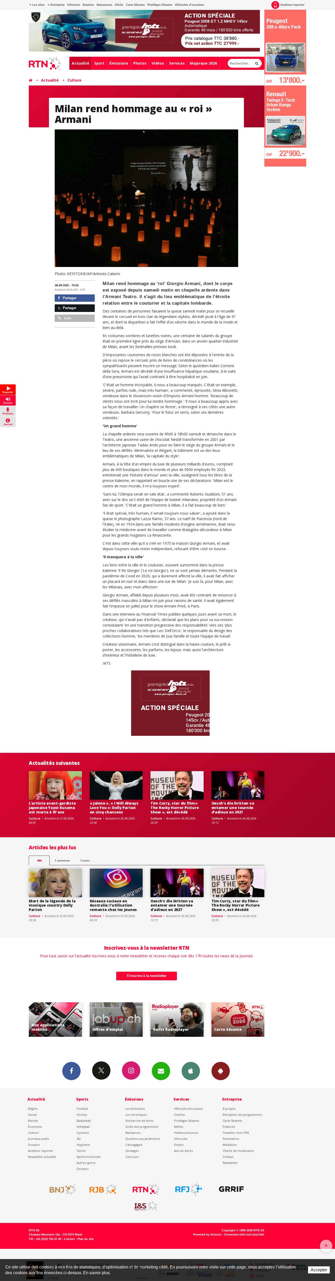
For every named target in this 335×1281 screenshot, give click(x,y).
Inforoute (73, 4)
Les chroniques (136, 1114)
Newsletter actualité (42, 1156)
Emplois (88, 4)
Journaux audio (38, 1138)
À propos (229, 1108)
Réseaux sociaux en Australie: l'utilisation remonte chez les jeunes (113, 905)
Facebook (71, 1071)
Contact (228, 1156)
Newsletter (230, 1162)
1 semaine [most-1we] (62, 860)
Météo (178, 1126)
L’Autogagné (133, 1144)
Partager (69, 298)
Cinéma (179, 1114)
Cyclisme (83, 1132)
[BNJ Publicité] (60, 1189)
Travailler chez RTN (236, 1132)
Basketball (84, 1120)
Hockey (82, 1114)
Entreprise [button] (57, 4)
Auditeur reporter (40, 1150)
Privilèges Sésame (159, 4)
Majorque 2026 (203, 63)
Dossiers (34, 1144)
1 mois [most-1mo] (85, 860)
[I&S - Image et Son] (146, 1206)
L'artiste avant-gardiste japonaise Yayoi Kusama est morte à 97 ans (52, 808)
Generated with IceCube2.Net (244, 1234)
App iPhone (191, 1071)
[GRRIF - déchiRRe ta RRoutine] (231, 1189)
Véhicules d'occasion (189, 4)
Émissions (118, 63)
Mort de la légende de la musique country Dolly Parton (52, 905)
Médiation (230, 1144)
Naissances (104, 4)
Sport (99, 63)
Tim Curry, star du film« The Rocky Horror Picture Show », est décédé (174, 808)
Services (177, 63)
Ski (79, 1138)
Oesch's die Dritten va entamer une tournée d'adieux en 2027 (232, 808)
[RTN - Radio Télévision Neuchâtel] (146, 1189)
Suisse (32, 1114)
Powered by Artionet (207, 1234)
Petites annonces (186, 1132)
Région (33, 1108)
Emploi (179, 1144)
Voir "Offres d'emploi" (55, 1019)
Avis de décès (183, 1150)
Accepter (319, 1270)
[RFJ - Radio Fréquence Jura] (188, 1189)
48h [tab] (39, 860)
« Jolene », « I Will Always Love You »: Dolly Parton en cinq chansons (114, 808)
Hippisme (83, 1144)
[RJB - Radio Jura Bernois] (103, 1189)
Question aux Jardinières (142, 1138)
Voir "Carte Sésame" (177, 1019)
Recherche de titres (139, 1120)
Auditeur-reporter (292, 4)
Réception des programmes (242, 1114)
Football (82, 1108)
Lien (67, 318)
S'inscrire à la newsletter (146, 976)
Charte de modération (238, 1150)
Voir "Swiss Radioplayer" (116, 1019)
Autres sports (86, 1162)
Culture (74, 80)
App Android (220, 1071)
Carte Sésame (135, 4)
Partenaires (231, 1138)
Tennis (81, 1150)
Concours (132, 1156)
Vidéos (158, 63)
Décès (119, 4)
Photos (140, 63)
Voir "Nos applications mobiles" (238, 1019)
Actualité (80, 63)
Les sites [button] (37, 4)
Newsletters (161, 1071)
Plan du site (85, 1238)
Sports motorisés (88, 1156)
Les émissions (135, 1108)
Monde (33, 1120)
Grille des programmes (141, 1126)
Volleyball (83, 1126)
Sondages (132, 1150)
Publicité (229, 1126)
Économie (35, 1126)
